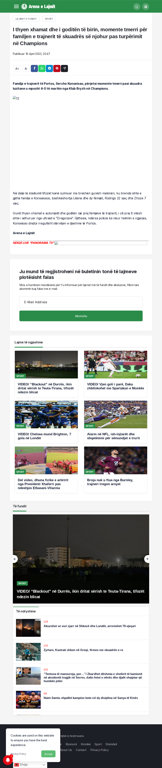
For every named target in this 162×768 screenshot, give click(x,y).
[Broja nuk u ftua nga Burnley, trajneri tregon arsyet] (115, 470)
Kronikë (86, 744)
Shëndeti (111, 744)
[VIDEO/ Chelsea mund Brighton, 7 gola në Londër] (46, 422)
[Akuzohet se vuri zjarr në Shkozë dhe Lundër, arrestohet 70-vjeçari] (81, 628)
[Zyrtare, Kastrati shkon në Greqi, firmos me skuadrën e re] (81, 652)
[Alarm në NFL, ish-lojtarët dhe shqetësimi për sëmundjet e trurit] (115, 422)
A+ (17, 68)
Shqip (23, 764)
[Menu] (16, 6)
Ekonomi (71, 744)
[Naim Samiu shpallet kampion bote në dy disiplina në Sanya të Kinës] (81, 700)
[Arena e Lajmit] (38, 6)
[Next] (146, 559)
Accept (48, 754)
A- (26, 68)
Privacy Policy (18, 753)
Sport (49, 18)
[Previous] (15, 559)
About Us (66, 750)
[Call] (136, 6)
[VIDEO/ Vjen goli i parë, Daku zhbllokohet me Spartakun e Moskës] (115, 374)
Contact (81, 750)
